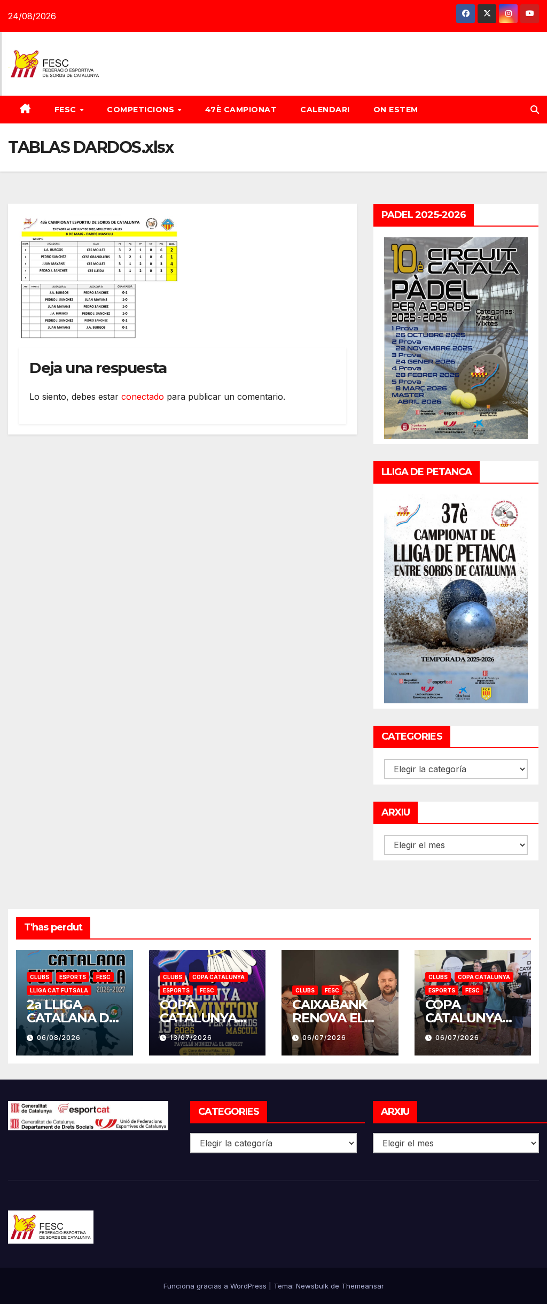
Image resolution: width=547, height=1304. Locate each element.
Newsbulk (312, 1286)
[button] (534, 109)
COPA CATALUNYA (218, 977)
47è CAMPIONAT (241, 109)
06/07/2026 (324, 1038)
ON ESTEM (395, 109)
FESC (66, 109)
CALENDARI (325, 109)
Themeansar (362, 1286)
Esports (72, 977)
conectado (142, 396)
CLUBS (39, 977)
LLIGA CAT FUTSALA (59, 990)
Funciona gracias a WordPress (216, 1286)
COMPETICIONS (142, 109)
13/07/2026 (191, 1038)
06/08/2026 (59, 1038)
